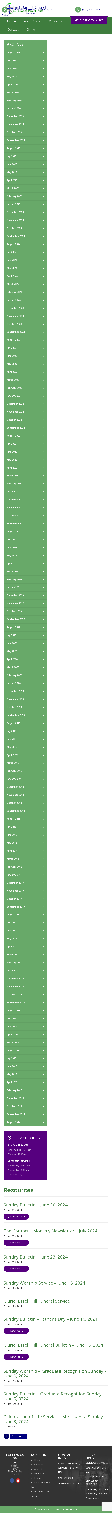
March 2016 (13, 1042)
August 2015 (13, 1050)
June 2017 (12, 930)
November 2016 (15, 986)
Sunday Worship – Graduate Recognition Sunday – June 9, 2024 (55, 1373)
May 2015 (12, 1074)
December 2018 (15, 786)
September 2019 (16, 715)
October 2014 (14, 1106)
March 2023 (13, 379)
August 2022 (13, 435)
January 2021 (14, 587)
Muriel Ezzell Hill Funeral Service (37, 1301)
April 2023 (12, 371)
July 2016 (11, 1018)
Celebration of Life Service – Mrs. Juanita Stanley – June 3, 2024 (55, 1419)
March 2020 (13, 667)
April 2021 (12, 563)
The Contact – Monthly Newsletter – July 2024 (50, 1231)
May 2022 (12, 459)
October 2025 (14, 132)
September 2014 (16, 1114)
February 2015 (14, 1090)
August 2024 (13, 244)
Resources (39, 1478)
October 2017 (14, 898)
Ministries (39, 1473)
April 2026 (12, 84)
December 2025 (15, 116)
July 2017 (11, 922)
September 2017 (16, 906)
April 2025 (12, 180)
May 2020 (12, 651)
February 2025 (14, 196)
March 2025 (13, 188)
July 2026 (11, 60)
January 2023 (14, 395)
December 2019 (15, 691)
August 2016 (13, 1010)
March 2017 (13, 954)
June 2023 (12, 355)
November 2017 (15, 890)
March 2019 (13, 762)
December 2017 (15, 882)
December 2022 (15, 403)
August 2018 (13, 818)
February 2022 (14, 483)
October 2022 (14, 419)
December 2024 (15, 212)
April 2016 (12, 1034)
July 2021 (11, 539)
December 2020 (15, 595)
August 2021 (13, 531)
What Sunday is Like (89, 20)
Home (11, 21)
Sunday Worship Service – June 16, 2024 (44, 1283)
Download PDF (17, 1216)
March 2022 (13, 475)
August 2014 (13, 1122)
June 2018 (12, 834)
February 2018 (14, 866)
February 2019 (14, 770)
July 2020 (11, 635)
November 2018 (15, 794)
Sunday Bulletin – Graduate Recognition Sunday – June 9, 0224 (54, 1396)
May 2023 (12, 363)
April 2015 (12, 1082)
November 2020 (15, 603)
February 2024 (14, 292)
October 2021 (14, 515)
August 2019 (13, 723)
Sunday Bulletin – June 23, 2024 (36, 1257)
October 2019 (14, 707)
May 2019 (12, 747)
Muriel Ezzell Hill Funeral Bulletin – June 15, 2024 (53, 1345)
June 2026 (12, 68)
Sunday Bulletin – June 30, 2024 (36, 1205)
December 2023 (15, 308)
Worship (53, 21)
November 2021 (15, 507)
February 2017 (14, 962)
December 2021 (15, 499)
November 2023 (15, 316)
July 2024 (11, 252)
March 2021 (13, 571)
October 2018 (14, 802)
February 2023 (14, 387)
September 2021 (16, 523)
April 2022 (12, 467)
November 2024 (15, 220)
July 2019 (11, 731)
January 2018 (14, 874)
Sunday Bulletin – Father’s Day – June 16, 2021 (50, 1319)
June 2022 (12, 451)
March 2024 (13, 284)
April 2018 (12, 850)
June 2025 (12, 164)
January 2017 (14, 970)
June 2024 (12, 260)
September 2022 (16, 427)
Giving (30, 29)
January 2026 (14, 108)
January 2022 (14, 491)
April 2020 (12, 659)
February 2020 (14, 675)
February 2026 (14, 100)
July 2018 (11, 826)
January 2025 (14, 204)
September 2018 (16, 810)
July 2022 (11, 443)
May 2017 (12, 938)
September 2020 (16, 619)
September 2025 (16, 140)
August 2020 (13, 627)
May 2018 (12, 842)
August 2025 (13, 148)
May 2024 (12, 268)
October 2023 (14, 324)
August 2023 (13, 339)
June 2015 (12, 1066)
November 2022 (15, 411)
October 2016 (14, 994)
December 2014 (15, 1098)
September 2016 (16, 1002)
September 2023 (16, 331)
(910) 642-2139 (91, 9)
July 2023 (11, 347)
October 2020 (14, 611)
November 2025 (15, 124)
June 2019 (12, 739)
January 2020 (14, 683)
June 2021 (12, 547)
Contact (13, 29)
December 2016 (15, 978)
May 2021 (12, 555)
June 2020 (12, 643)
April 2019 (12, 755)
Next (21, 1436)
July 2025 (11, 156)
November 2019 (15, 699)
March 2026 (13, 92)
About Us (30, 21)
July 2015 (11, 1058)
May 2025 (12, 172)
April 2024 (12, 276)
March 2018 (13, 858)
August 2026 (13, 52)
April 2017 (12, 946)
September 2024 (16, 236)
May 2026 (12, 76)
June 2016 (12, 1026)
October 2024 (14, 228)
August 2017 (13, 914)
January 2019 (14, 778)
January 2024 (14, 300)
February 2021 (14, 579)
